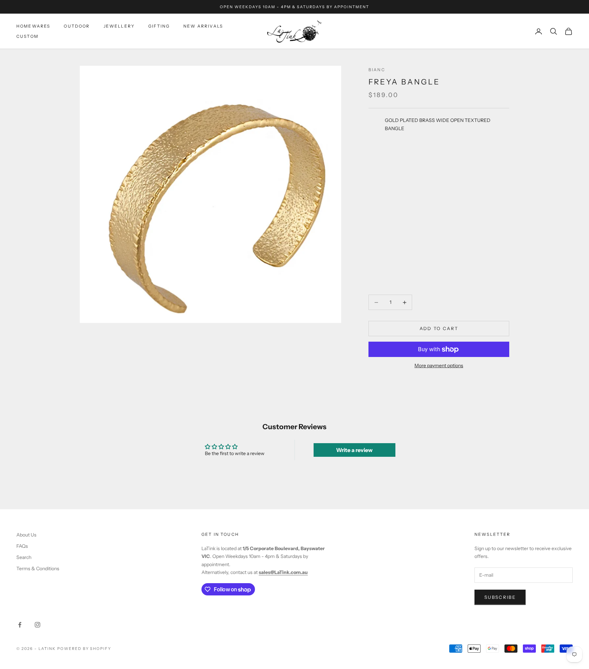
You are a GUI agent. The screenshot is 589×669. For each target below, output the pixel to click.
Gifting (159, 26)
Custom (27, 36)
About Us (26, 535)
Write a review (354, 450)
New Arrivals (203, 26)
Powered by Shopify (84, 648)
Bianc (376, 69)
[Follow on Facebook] (19, 624)
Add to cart (439, 328)
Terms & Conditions (37, 568)
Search (23, 557)
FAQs (22, 546)
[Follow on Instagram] (37, 624)
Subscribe (500, 597)
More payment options (438, 365)
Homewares (33, 26)
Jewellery (119, 26)
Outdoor (77, 26)
